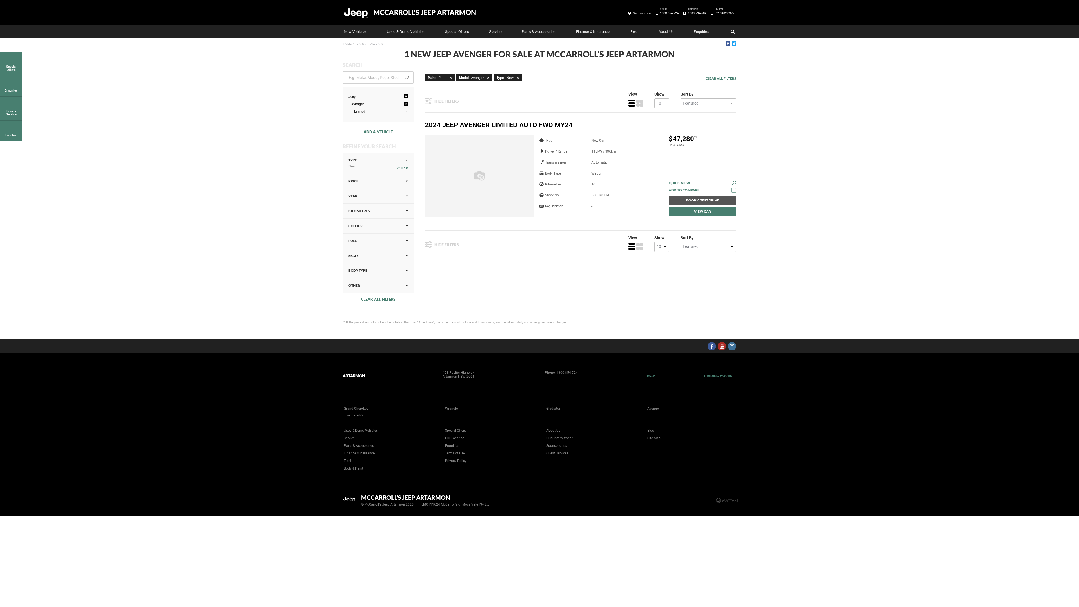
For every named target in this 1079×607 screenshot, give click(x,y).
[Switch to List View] (631, 103)
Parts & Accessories (539, 32)
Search (732, 31)
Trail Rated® (353, 415)
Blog (650, 430)
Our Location (642, 13)
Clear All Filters (378, 299)
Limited (359, 112)
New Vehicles (355, 32)
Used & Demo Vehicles (406, 32)
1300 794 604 (697, 13)
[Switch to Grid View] (639, 103)
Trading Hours (718, 375)
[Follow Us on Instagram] (732, 346)
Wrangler (452, 409)
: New (505, 78)
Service (495, 32)
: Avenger (471, 78)
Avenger (653, 409)
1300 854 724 (669, 13)
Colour (355, 226)
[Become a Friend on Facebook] (712, 346)
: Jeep (437, 78)
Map (651, 375)
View (632, 94)
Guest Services (557, 453)
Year (352, 196)
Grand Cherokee (356, 409)
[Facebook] (728, 43)
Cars (360, 43)
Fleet (634, 32)
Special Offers (457, 32)
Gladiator (553, 409)
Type (352, 163)
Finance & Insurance (593, 32)
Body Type (357, 270)
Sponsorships (556, 446)
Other (354, 285)
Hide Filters (446, 101)
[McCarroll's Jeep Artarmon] (356, 12)
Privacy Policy (455, 461)
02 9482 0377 (725, 13)
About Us (666, 32)
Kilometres (359, 211)
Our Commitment (559, 438)
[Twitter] (734, 43)
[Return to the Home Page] (351, 500)
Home (347, 43)
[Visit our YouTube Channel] (722, 346)
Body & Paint (353, 468)
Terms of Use (455, 453)
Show (659, 94)
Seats (353, 255)
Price (353, 181)
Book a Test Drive (702, 200)
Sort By (687, 94)
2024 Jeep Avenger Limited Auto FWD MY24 (499, 125)
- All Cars (375, 43)
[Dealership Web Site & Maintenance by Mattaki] (727, 500)
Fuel (352, 241)
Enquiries (701, 32)
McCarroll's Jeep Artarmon (424, 12)
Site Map (654, 438)
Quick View (679, 183)
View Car (702, 211)
